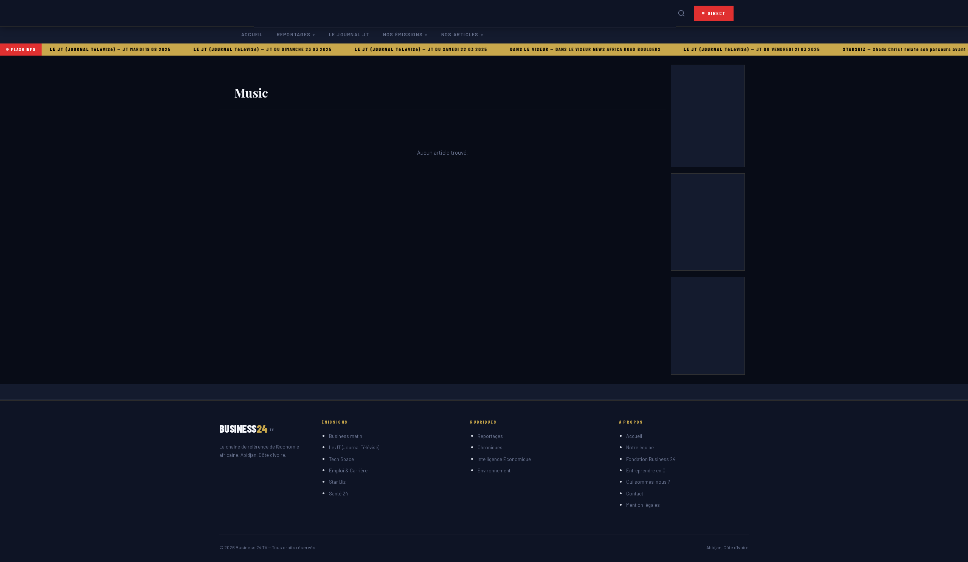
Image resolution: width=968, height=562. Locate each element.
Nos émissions (403, 34)
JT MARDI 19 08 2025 (132, 49)
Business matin (345, 436)
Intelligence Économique (504, 459)
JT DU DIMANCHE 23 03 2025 (284, 49)
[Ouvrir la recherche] (681, 13)
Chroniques (490, 447)
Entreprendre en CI (646, 470)
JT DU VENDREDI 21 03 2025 (773, 49)
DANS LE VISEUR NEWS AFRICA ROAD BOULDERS (593, 49)
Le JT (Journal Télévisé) (354, 447)
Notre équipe (640, 447)
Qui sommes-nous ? (648, 482)
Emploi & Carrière (348, 470)
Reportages (293, 34)
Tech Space (341, 459)
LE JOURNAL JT (349, 34)
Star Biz (337, 482)
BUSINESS (246, 428)
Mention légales (643, 505)
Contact (634, 494)
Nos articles (460, 34)
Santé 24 (338, 494)
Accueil (252, 34)
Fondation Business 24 (650, 459)
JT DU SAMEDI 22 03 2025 (443, 49)
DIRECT (716, 13)
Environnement (494, 470)
